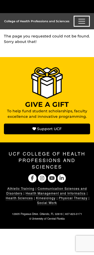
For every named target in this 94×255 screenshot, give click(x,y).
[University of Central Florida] (39, 6)
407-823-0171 (73, 214)
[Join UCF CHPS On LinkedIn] (61, 177)
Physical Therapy (73, 198)
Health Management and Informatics (56, 193)
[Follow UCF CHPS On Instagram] (42, 177)
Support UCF (49, 128)
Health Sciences (19, 198)
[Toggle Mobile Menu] (89, 6)
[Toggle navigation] (82, 21)
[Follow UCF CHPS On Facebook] (32, 177)
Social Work (47, 202)
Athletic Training (20, 188)
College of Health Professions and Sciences (36, 21)
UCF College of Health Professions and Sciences (47, 160)
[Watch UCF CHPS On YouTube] (52, 177)
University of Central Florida (48, 218)
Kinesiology (46, 198)
